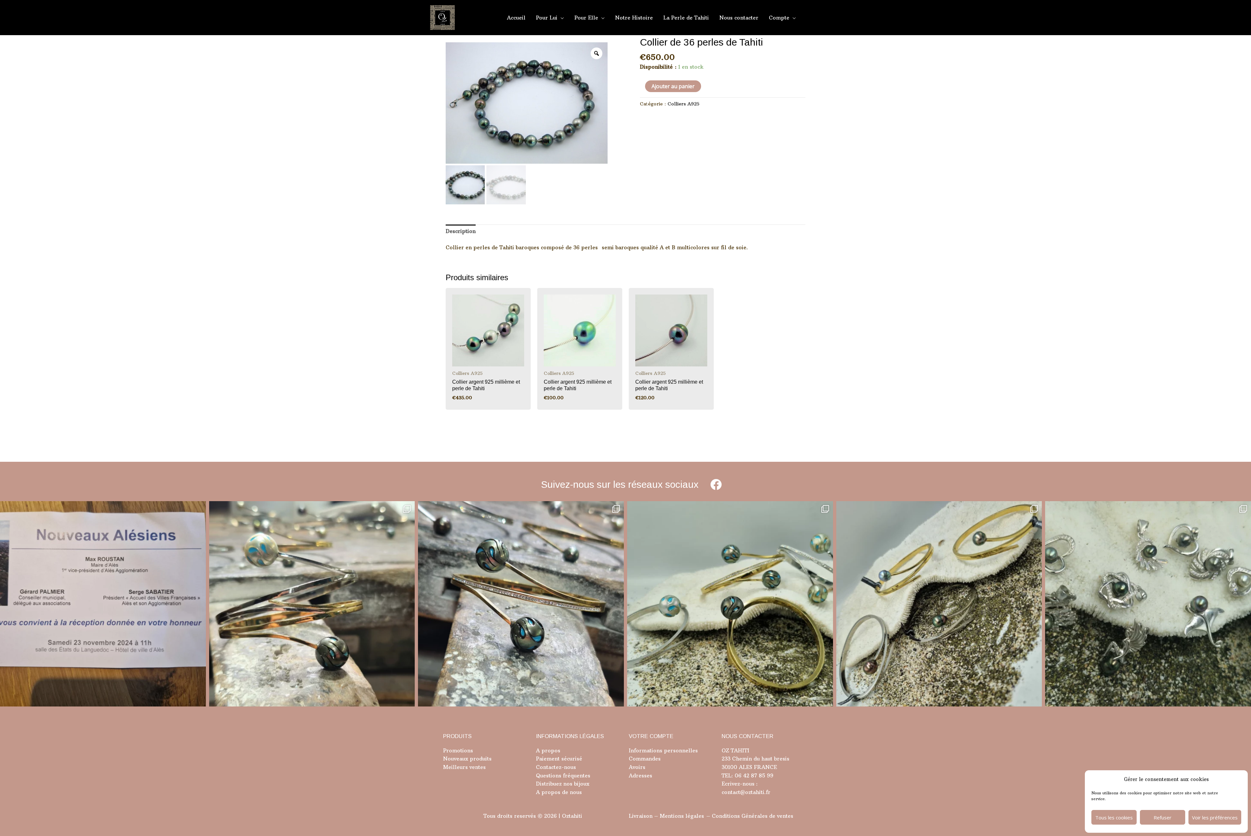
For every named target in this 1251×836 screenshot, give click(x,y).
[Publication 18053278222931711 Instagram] (521, 604)
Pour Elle (586, 17)
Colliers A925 (683, 104)
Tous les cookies (1114, 817)
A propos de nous (559, 792)
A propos (548, 750)
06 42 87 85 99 (753, 775)
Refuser (1163, 817)
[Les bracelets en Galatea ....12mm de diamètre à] (730, 604)
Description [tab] (461, 231)
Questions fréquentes (563, 775)
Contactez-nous (556, 767)
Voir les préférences (1215, 817)
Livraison (641, 816)
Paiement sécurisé (559, 758)
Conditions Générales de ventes (752, 816)
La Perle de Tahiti (686, 17)
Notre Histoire (634, 17)
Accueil (516, 17)
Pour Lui (546, 17)
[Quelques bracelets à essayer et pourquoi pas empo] (939, 604)
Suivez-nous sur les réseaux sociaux (619, 484)
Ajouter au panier (673, 86)
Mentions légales (682, 816)
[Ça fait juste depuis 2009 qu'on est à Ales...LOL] (103, 604)
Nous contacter (738, 17)
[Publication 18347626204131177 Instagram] (312, 604)
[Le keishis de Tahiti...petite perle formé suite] (1148, 604)
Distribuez (549, 783)
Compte (779, 17)
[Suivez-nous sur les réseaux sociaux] (716, 484)
